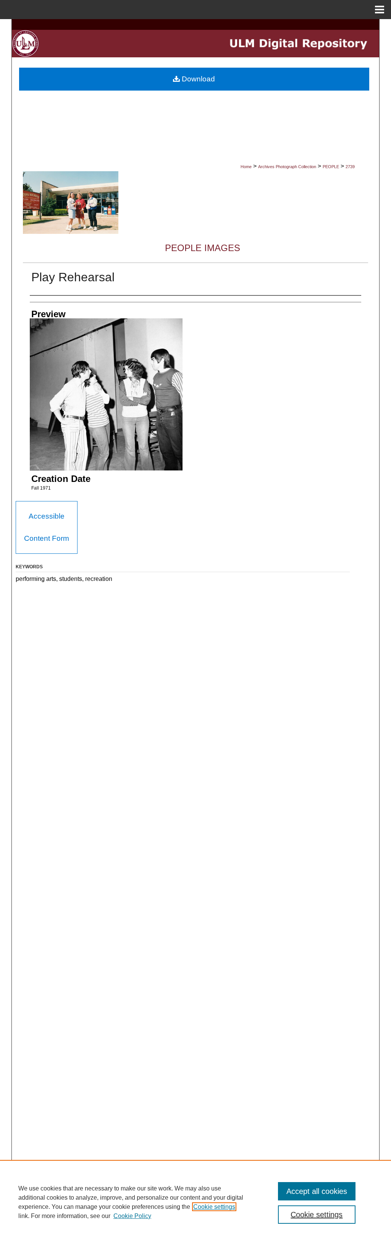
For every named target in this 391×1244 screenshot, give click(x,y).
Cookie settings (214, 1206)
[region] (195, 1202)
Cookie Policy (132, 1216)
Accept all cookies (316, 1191)
